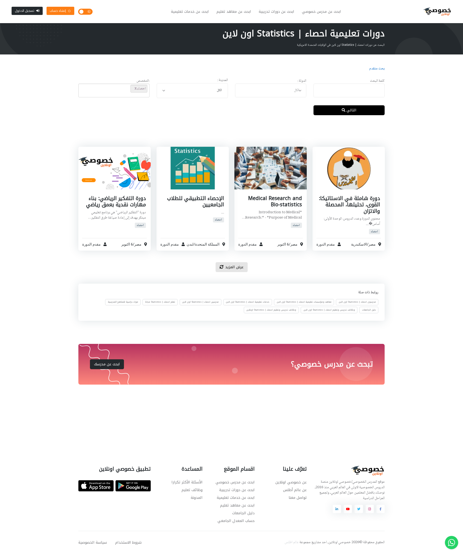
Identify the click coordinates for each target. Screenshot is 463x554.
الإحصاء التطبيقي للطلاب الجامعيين (195, 201)
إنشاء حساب (58, 11)
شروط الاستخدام (128, 542)
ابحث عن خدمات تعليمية (190, 11)
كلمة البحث (377, 81)
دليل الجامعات (369, 310)
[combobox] (270, 90)
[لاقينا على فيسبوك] (380, 509)
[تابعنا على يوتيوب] (348, 509)
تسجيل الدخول (24, 11)
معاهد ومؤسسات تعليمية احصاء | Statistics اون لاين (304, 302)
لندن (189, 244)
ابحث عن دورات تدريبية (276, 11)
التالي (350, 110)
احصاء (374, 231)
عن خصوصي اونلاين (291, 482)
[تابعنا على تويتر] (358, 509)
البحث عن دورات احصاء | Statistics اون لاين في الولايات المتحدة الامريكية (341, 45)
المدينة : (222, 80)
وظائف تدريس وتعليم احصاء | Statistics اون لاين (329, 310)
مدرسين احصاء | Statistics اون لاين (200, 302)
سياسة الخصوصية (92, 542)
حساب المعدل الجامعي (236, 520)
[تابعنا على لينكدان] (337, 509)
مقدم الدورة (325, 244)
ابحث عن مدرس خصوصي (321, 11)
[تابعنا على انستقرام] (370, 509)
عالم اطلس (292, 542)
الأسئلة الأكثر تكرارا (187, 482)
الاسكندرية (359, 244)
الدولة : (301, 81)
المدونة (197, 497)
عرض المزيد (234, 267)
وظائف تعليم (192, 490)
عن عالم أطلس (295, 490)
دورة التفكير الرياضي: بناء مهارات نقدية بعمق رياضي (116, 201)
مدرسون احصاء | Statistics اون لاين (357, 302)
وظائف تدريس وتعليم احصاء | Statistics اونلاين (271, 310)
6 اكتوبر (283, 244)
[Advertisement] (227, 135)
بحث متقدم (377, 69)
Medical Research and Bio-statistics (275, 201)
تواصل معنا (298, 497)
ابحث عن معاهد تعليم (234, 11)
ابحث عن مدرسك (107, 364)
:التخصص (143, 81)
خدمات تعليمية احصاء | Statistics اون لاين (247, 302)
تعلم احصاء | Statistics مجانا (160, 302)
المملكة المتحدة (207, 244)
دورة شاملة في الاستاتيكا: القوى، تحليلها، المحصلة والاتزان (349, 205)
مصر (371, 244)
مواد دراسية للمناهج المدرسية (123, 302)
